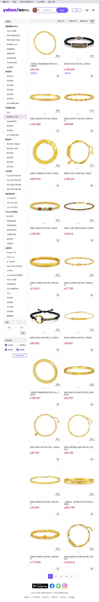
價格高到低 (84, 21)
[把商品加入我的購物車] (57, 76)
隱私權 (63, 597)
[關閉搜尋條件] (38, 10)
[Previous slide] (30, 42)
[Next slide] (59, 42)
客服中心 (28, 597)
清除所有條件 (19, 355)
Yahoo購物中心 (16, 10)
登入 (77, 10)
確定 (23, 333)
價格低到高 (73, 21)
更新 (66, 593)
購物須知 (46, 597)
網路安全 (55, 597)
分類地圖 (71, 597)
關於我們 (37, 597)
